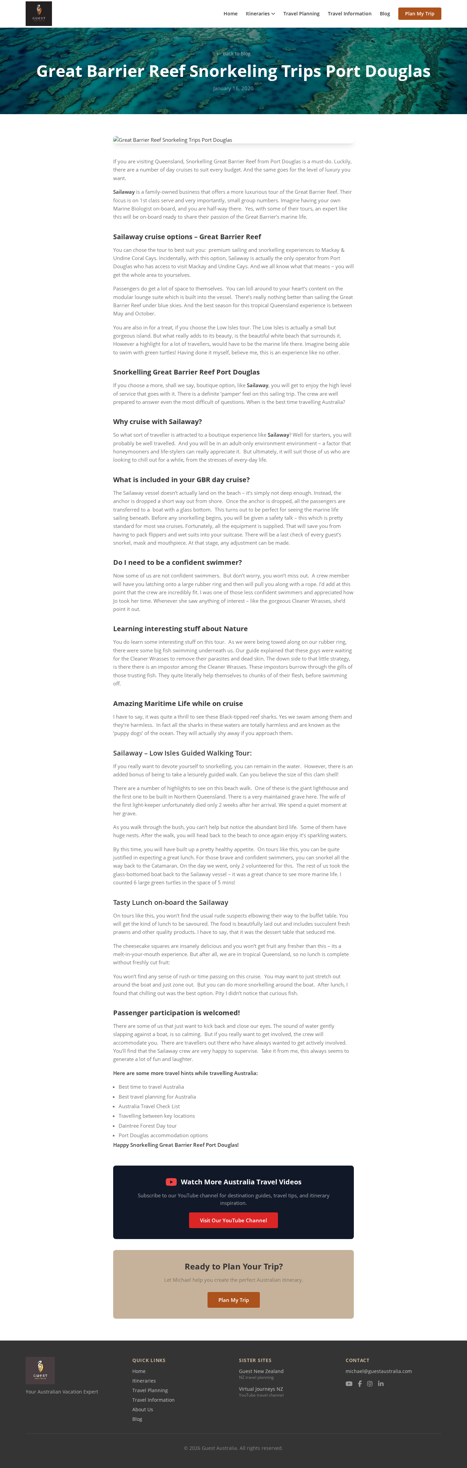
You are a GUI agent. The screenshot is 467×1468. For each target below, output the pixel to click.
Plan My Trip (420, 13)
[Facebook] (360, 1384)
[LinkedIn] (381, 1384)
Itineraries (258, 13)
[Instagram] (370, 1384)
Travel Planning (301, 13)
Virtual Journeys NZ (261, 1389)
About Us (142, 1409)
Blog (385, 13)
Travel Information (350, 13)
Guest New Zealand (261, 1371)
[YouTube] (349, 1384)
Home (231, 13)
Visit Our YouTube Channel (233, 1220)
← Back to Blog (234, 53)
